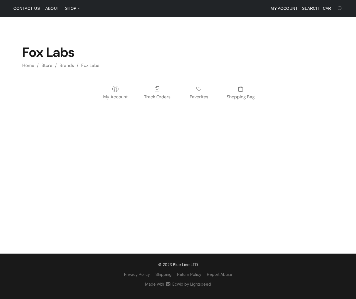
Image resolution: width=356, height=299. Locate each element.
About (52, 8)
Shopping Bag (241, 97)
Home (28, 65)
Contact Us (26, 8)
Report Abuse (219, 274)
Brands (67, 65)
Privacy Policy (137, 274)
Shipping (163, 274)
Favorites (199, 97)
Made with (178, 284)
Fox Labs (90, 65)
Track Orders (157, 97)
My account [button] (284, 8)
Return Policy (189, 274)
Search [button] (310, 8)
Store (46, 65)
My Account (115, 97)
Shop (71, 8)
